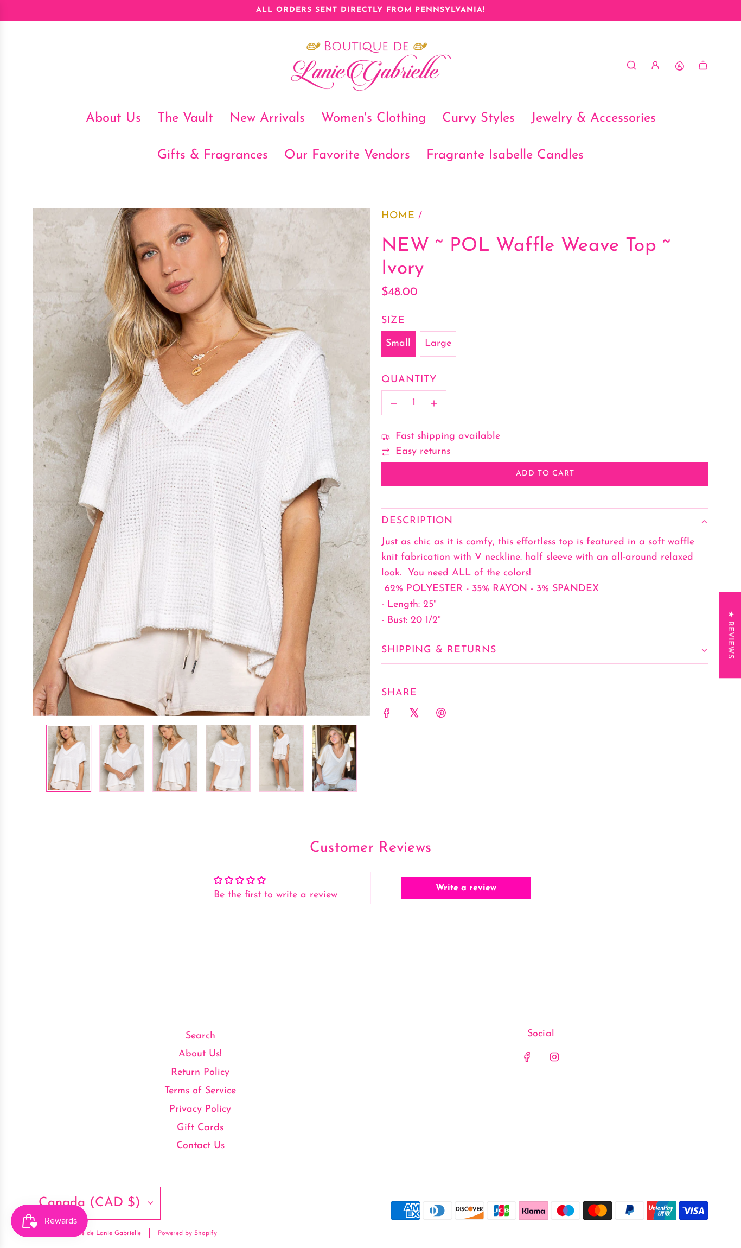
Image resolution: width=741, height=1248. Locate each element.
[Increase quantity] (434, 403)
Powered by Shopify (187, 1233)
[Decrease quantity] (394, 403)
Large (438, 344)
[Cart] (703, 65)
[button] (41, 462)
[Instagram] (554, 1057)
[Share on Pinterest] (441, 716)
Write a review (466, 888)
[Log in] (655, 65)
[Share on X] (414, 716)
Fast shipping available (447, 437)
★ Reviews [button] (730, 635)
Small (398, 344)
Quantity (409, 380)
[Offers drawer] (679, 65)
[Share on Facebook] (387, 716)
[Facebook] (527, 1057)
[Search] (631, 65)
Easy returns (422, 452)
